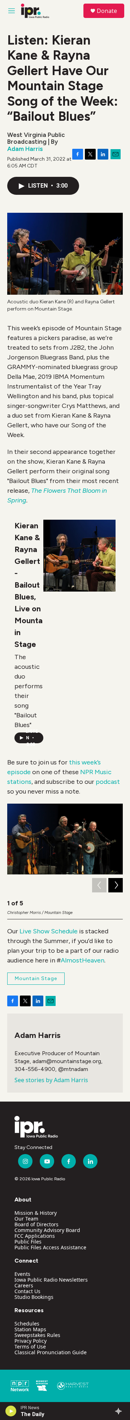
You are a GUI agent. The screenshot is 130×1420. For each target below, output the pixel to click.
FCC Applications (34, 1235)
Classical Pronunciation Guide (50, 1352)
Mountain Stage (36, 978)
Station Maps (30, 1329)
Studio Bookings (33, 1296)
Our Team (26, 1218)
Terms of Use (30, 1346)
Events (22, 1273)
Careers (23, 1285)
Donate (107, 11)
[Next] (115, 885)
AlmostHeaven (82, 960)
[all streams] (120, 1411)
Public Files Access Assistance (50, 1247)
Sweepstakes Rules (37, 1335)
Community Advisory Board (47, 1230)
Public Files (28, 1241)
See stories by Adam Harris (51, 1080)
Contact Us (27, 1291)
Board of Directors (36, 1224)
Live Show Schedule (49, 931)
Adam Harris (25, 148)
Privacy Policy (30, 1340)
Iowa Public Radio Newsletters (51, 1279)
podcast (108, 782)
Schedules (26, 1323)
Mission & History (35, 1212)
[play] (11, 1411)
